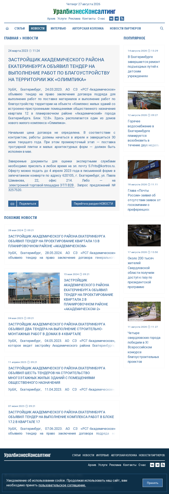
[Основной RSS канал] (122, 19)
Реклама (74, 18)
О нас (101, 18)
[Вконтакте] (111, 19)
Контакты (89, 18)
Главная (11, 38)
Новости (30, 38)
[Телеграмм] (117, 19)
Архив (51, 18)
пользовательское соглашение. (62, 485)
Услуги (62, 18)
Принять (152, 483)
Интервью (58, 28)
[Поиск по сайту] (162, 28)
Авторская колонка (88, 28)
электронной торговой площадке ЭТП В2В (41, 185)
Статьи (19, 28)
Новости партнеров (125, 28)
